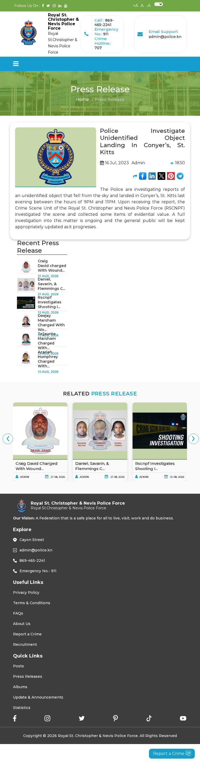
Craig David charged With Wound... (52, 266)
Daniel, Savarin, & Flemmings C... (51, 284)
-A (148, 5)
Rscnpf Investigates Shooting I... (49, 302)
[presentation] (8, 439)
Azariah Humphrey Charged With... (48, 359)
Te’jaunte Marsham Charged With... (47, 340)
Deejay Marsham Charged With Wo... (51, 322)
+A (135, 5)
